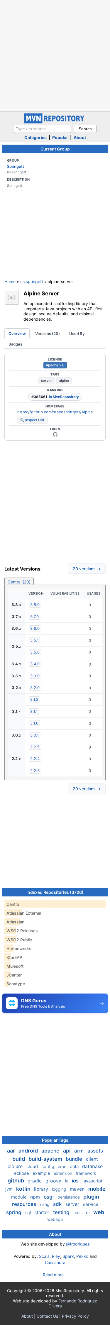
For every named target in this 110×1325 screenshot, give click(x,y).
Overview (17, 333)
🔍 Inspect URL (32, 420)
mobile (97, 1189)
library (42, 1189)
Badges (15, 344)
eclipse (22, 1173)
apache (51, 1151)
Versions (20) (47, 333)
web (98, 1212)
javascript (92, 1181)
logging (59, 1189)
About (80, 137)
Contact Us (47, 1316)
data (75, 1166)
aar (11, 1151)
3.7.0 (34, 616)
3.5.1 (34, 640)
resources (25, 1204)
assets (95, 1151)
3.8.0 (35, 604)
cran (62, 1166)
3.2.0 (35, 687)
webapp (55, 1219)
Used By (76, 333)
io (67, 1180)
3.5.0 (35, 652)
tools (78, 1212)
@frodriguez (78, 1243)
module (19, 1197)
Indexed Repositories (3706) (55, 892)
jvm (9, 1189)
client (92, 1159)
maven (78, 1189)
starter (42, 1212)
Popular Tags (55, 1140)
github (16, 1180)
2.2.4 (35, 758)
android (28, 1151)
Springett (15, 166)
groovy (54, 1181)
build (19, 1159)
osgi (49, 1197)
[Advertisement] (55, 55)
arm (79, 1151)
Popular (60, 137)
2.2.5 (35, 746)
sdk (58, 1204)
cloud (32, 1166)
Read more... (55, 1274)
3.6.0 (35, 628)
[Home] (55, 121)
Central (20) (19, 581)
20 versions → (87, 568)
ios (76, 1181)
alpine (64, 380)
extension (63, 1173)
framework (86, 1173)
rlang (45, 1204)
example (42, 1173)
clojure (16, 1166)
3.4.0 (35, 663)
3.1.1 (34, 711)
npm (35, 1197)
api (67, 1151)
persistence (69, 1196)
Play (56, 1256)
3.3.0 (35, 676)
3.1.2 (34, 699)
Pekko (82, 1256)
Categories (35, 137)
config (48, 1166)
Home (10, 281)
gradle (35, 1181)
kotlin (24, 1189)
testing (62, 1212)
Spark (68, 1256)
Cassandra (55, 1262)
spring (14, 1212)
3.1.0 (34, 723)
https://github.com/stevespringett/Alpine (55, 411)
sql (28, 1212)
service (90, 1204)
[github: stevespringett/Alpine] (55, 434)
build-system (45, 1159)
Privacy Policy (75, 1316)
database (92, 1166)
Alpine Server (41, 293)
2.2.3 (35, 770)
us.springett (31, 281)
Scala (44, 1256)
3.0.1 (34, 735)
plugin (91, 1197)
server (46, 380)
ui (88, 1212)
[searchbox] (42, 129)
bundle (75, 1159)
